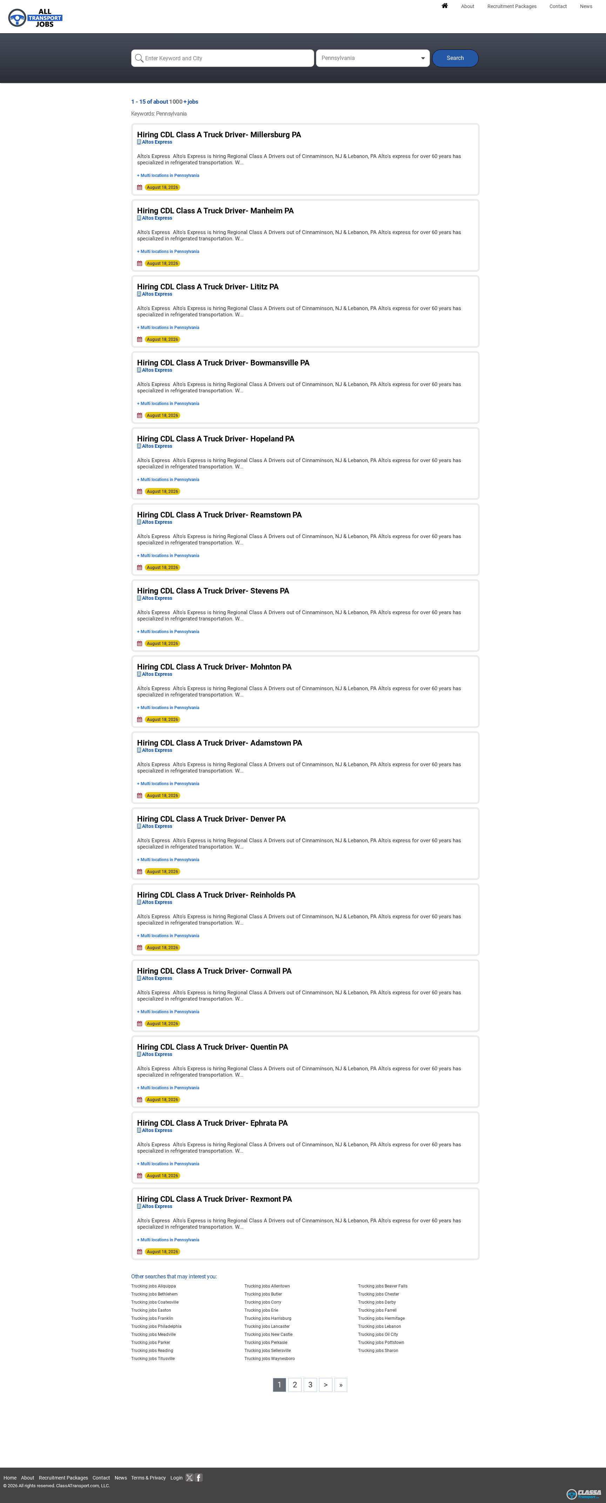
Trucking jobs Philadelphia (156, 1326)
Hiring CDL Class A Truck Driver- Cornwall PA (214, 971)
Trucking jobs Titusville (153, 1358)
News (121, 1478)
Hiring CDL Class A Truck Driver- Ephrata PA (212, 1123)
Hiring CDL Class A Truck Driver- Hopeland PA (216, 438)
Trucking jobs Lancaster (267, 1326)
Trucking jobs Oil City (378, 1334)
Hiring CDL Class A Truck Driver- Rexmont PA (214, 1199)
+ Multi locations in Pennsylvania (168, 175)
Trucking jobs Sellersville (267, 1350)
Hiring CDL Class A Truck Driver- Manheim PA (215, 210)
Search (455, 58)
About (27, 1478)
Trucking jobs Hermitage (381, 1318)
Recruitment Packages (63, 1478)
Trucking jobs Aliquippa (153, 1286)
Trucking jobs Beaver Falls (383, 1286)
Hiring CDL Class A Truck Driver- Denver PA (211, 819)
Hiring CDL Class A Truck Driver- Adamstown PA (219, 743)
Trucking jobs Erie (261, 1310)
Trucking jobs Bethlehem (154, 1294)
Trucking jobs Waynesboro (269, 1358)
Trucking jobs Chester (378, 1294)
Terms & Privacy (148, 1478)
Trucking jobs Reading (152, 1350)
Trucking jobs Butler (263, 1294)
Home (10, 1478)
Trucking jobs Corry (262, 1302)
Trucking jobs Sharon (378, 1350)
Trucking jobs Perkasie (265, 1342)
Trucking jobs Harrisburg (267, 1318)
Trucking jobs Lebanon (379, 1326)
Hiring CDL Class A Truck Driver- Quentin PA (212, 1047)
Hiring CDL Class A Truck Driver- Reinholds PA (216, 895)
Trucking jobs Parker (150, 1342)
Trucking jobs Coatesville (155, 1302)
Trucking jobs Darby (377, 1302)
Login (176, 1478)
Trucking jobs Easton (151, 1310)
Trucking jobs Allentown (267, 1286)
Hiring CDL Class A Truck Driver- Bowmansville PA (223, 362)
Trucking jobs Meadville (153, 1334)
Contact (101, 1478)
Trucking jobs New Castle (268, 1334)
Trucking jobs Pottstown (381, 1342)
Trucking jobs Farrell (377, 1310)
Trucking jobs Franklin (152, 1318)
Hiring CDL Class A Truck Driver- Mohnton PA (214, 667)
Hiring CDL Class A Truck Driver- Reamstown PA (219, 514)
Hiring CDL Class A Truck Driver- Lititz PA (208, 286)
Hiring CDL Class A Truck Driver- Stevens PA (213, 590)
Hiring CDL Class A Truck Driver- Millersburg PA (219, 134)
